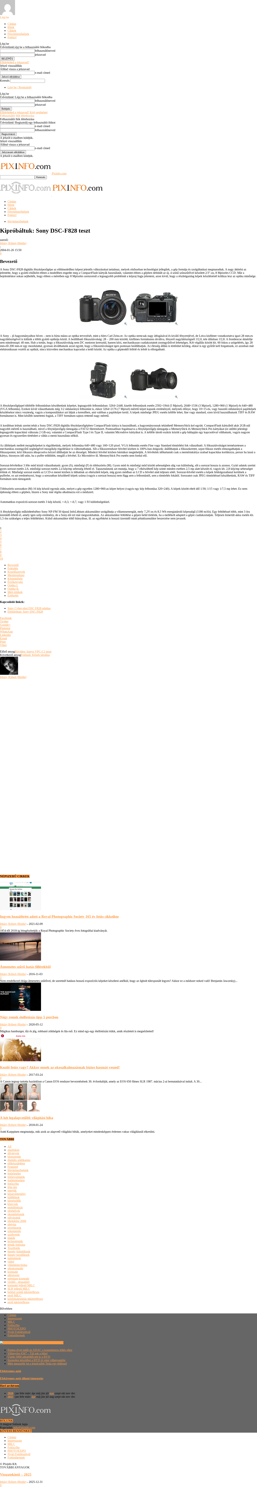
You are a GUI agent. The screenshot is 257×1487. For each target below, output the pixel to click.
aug (51, 1393)
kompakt (13, 1271)
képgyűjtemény (17, 1194)
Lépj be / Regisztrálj (19, 87)
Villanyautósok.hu (51, 1342)
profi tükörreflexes (18, 1302)
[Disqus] (128, 726)
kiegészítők (14, 1200)
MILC (11, 1321)
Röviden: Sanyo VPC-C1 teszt (33, 651)
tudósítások (14, 1258)
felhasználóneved (45, 50)
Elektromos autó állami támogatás (21, 1378)
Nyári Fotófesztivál (19, 1332)
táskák (11, 1238)
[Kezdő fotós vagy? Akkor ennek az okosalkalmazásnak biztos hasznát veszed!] (20, 1060)
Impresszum (15, 1318)
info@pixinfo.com (24, 1427)
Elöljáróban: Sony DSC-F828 (25, 611)
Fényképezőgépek (18, 34)
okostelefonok (16, 1214)
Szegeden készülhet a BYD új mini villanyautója (36, 1360)
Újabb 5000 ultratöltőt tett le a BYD (29, 1356)
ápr (33, 1396)
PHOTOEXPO (17, 1328)
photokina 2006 (17, 1221)
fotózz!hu (13, 1183)
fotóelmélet (14, 1173)
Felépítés (13, 568)
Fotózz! (12, 37)
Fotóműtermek (16, 1335)
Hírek (11, 27)
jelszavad (40, 54)
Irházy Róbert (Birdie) (13, 243)
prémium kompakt (18, 1278)
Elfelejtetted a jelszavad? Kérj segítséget (23, 112)
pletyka (12, 1224)
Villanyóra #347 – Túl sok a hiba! (28, 1353)
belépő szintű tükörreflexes (23, 1292)
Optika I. (13, 585)
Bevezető (13, 565)
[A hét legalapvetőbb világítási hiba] (20, 1110)
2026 (11, 1393)
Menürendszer (16, 575)
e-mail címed (42, 72)
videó (11, 1261)
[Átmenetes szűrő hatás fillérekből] (20, 959)
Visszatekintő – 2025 (15, 1474)
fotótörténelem (16, 1180)
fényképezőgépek (18, 221)
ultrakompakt (15, 1268)
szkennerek (14, 1231)
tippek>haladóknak (19, 1251)
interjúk (12, 1190)
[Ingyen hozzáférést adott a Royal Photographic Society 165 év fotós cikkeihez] (20, 909)
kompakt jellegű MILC (21, 1285)
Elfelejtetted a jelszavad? (14, 62)
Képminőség (15, 578)
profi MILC (14, 1295)
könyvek (13, 1204)
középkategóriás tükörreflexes (25, 1298)
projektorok (14, 1227)
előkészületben (16, 1163)
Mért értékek (15, 592)
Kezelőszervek (16, 571)
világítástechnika (17, 1265)
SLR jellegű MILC (19, 1288)
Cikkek (12, 30)
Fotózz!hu (14, 1325)
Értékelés (13, 595)
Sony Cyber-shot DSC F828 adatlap (29, 608)
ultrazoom (13, 1275)
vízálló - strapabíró (19, 1282)
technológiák (15, 1241)
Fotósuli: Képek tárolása (35, 655)
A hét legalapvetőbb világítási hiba (26, 1118)
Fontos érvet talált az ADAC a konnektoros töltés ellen (40, 1350)
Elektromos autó (10, 1371)
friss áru (12, 1187)
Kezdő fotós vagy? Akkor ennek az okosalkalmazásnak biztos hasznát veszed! (60, 1067)
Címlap (12, 23)
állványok (13, 1153)
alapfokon (13, 1149)
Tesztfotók (14, 1248)
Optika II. (13, 588)
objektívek (14, 1210)
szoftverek (14, 1234)
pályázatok (14, 1217)
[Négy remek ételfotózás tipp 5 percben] (20, 1009)
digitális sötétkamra (19, 1160)
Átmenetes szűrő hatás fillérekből (25, 967)
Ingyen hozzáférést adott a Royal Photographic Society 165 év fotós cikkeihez (59, 916)
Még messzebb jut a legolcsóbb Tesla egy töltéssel (37, 1363)
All (9, 1146)
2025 (11, 1396)
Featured (13, 1166)
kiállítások (14, 1197)
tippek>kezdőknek (19, 1254)
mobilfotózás (15, 1207)
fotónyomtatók (16, 1177)
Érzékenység (15, 582)
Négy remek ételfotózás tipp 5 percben (29, 1017)
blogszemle (14, 1156)
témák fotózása (16, 1244)
